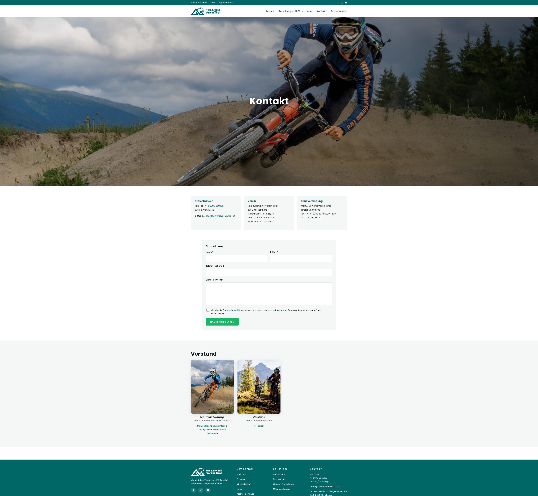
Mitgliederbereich (226, 2)
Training (241, 479)
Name (209, 252)
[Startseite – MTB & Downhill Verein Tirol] (205, 11)
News (212, 2)
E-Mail (274, 252)
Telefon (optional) (215, 266)
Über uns (269, 11)
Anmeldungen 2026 (289, 11)
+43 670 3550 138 (214, 205)
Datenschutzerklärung (233, 310)
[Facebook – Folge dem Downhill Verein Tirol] (338, 2)
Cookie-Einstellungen (284, 484)
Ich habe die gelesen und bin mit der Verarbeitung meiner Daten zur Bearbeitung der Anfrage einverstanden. (266, 312)
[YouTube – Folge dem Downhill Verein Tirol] (346, 2)
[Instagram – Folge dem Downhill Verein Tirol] (342, 2)
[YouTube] (208, 490)
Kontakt (321, 11)
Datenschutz (280, 479)
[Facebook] (193, 490)
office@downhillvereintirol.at (219, 216)
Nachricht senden (222, 321)
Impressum (279, 474)
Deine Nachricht (214, 280)
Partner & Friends (199, 2)
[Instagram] (200, 490)
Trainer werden (339, 11)
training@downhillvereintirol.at (212, 426)
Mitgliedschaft (244, 484)
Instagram (212, 433)
